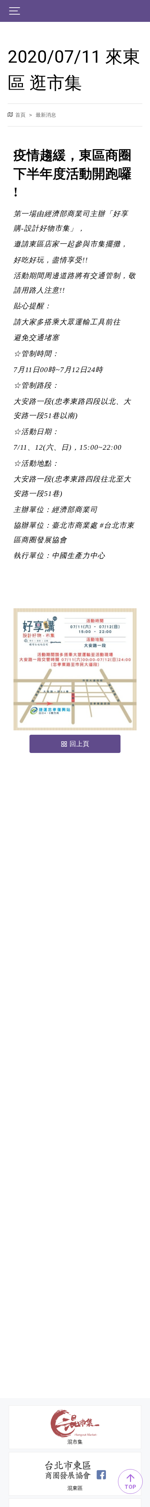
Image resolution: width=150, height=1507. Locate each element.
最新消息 (46, 114)
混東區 (75, 1488)
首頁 (20, 114)
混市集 (75, 1442)
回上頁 (79, 743)
